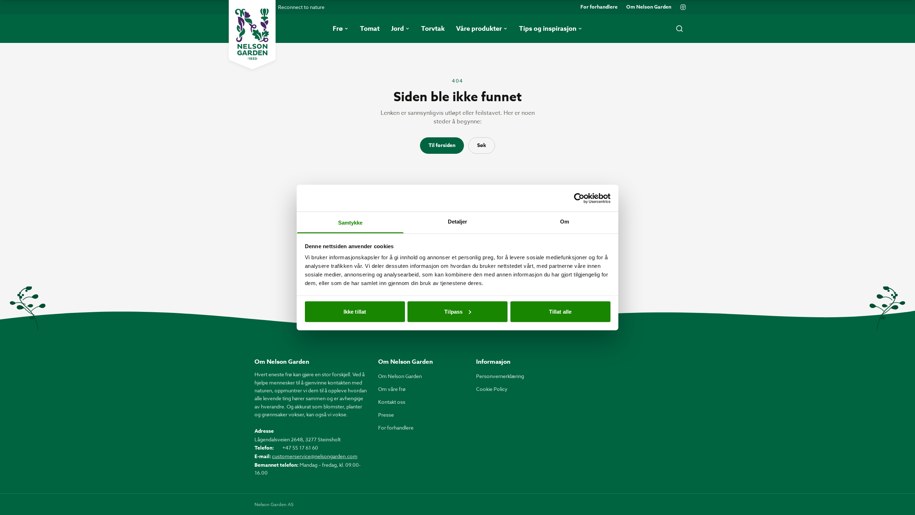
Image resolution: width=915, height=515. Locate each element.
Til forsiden (442, 145)
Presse (386, 414)
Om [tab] (564, 222)
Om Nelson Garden (648, 7)
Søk (481, 145)
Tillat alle (560, 311)
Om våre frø (392, 389)
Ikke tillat (354, 311)
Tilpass (453, 311)
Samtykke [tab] (350, 223)
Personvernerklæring (500, 376)
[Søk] (679, 28)
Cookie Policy (492, 389)
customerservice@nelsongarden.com (314, 456)
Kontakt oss (391, 401)
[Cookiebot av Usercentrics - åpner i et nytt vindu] (579, 198)
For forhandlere (599, 7)
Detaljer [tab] (458, 222)
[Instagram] (683, 7)
